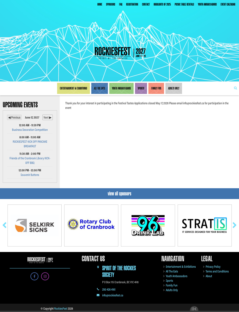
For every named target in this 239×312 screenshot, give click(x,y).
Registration (132, 4)
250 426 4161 (108, 289)
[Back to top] (234, 301)
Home (99, 4)
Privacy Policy (213, 266)
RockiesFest (60, 308)
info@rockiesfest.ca (112, 295)
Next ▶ (48, 117)
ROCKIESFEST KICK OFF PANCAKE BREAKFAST (30, 143)
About (209, 276)
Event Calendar (228, 4)
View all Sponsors (119, 193)
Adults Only (173, 88)
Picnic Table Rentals (184, 4)
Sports (141, 88)
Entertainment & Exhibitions (73, 88)
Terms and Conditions (217, 271)
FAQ (120, 4)
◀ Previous (14, 117)
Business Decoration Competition (30, 129)
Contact (146, 4)
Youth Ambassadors (207, 4)
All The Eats (99, 88)
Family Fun (156, 88)
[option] (34, 225)
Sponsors (110, 4)
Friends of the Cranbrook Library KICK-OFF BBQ (30, 160)
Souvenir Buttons (30, 174)
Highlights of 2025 (162, 4)
